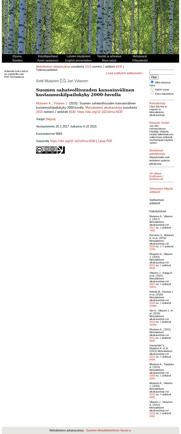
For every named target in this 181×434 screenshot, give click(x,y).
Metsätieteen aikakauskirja (53, 66)
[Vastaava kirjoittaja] (62, 81)
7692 (152, 230)
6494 (152, 359)
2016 (152, 246)
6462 (152, 416)
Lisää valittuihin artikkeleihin (124, 73)
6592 (152, 397)
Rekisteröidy (157, 103)
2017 (152, 227)
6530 (119, 66)
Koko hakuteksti (164, 93)
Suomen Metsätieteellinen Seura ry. (109, 430)
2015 (88, 66)
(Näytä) (51, 119)
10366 (152, 305)
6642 (152, 340)
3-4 (162, 246)
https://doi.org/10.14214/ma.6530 (99, 112)
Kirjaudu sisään (159, 122)
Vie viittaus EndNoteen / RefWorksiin (156, 176)
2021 (152, 284)
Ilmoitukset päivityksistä (157, 152)
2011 (152, 337)
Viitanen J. (60, 103)
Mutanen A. (44, 103)
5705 (152, 249)
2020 (152, 303)
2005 (152, 375)
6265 (152, 378)
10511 (152, 287)
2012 (152, 356)
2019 (152, 321)
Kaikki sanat (162, 89)
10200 (152, 324)
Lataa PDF (105, 141)
